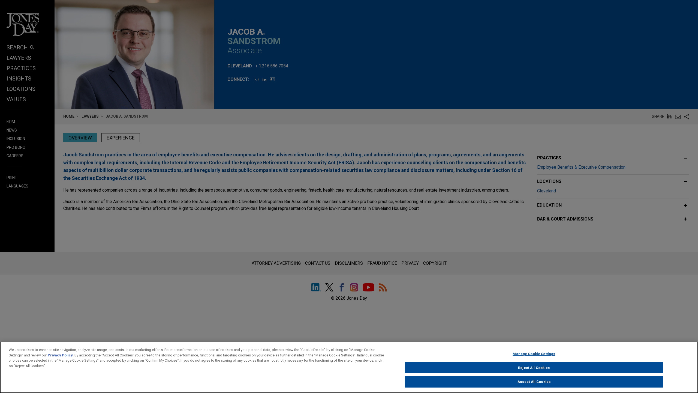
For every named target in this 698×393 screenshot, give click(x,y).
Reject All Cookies (534, 368)
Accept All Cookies (534, 382)
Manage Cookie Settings (534, 354)
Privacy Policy (60, 355)
